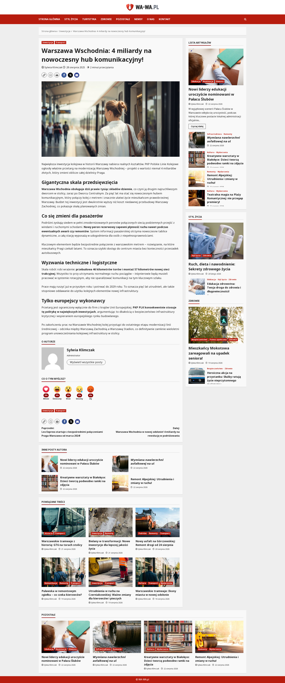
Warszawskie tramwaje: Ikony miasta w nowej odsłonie (156, 592)
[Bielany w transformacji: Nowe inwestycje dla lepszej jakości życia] (111, 522)
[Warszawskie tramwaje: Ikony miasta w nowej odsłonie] (158, 572)
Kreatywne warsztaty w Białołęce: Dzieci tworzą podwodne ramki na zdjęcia (50, 483)
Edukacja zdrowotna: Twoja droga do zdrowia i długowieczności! (197, 287)
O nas (150, 19)
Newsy (138, 19)
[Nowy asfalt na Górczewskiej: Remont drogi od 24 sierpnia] (158, 522)
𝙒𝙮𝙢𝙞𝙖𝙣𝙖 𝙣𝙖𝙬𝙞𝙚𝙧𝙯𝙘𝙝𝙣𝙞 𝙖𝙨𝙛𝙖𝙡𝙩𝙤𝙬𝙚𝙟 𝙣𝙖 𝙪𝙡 (120, 464)
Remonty (109, 533)
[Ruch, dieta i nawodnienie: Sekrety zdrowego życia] (216, 241)
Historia (49, 533)
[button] (245, 19)
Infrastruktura (214, 134)
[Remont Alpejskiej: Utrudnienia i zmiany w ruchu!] (219, 637)
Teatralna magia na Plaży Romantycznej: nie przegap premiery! (197, 198)
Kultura (142, 583)
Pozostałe (123, 19)
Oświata (220, 81)
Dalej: (148, 431)
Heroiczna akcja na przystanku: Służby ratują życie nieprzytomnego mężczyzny (197, 376)
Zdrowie (106, 19)
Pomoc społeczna (218, 339)
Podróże (143, 533)
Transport (60, 42)
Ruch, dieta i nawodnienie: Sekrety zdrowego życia (212, 267)
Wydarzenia (166, 583)
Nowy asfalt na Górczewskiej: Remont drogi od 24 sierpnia (155, 543)
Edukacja (196, 81)
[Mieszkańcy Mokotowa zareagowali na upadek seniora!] (216, 325)
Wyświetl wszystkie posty (86, 362)
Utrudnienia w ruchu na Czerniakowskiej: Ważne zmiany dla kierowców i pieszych (110, 594)
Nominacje (208, 81)
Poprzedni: (72, 431)
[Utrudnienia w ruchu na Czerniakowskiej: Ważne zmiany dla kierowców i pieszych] (111, 572)
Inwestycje (47, 42)
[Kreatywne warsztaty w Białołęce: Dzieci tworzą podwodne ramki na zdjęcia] (168, 637)
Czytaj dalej (198, 127)
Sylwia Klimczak (53, 67)
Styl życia (71, 19)
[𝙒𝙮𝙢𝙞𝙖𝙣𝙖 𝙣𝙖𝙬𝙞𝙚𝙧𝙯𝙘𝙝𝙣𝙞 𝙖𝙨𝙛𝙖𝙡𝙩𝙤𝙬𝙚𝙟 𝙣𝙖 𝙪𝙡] (117, 637)
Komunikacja (51, 583)
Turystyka (89, 19)
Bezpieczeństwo (199, 339)
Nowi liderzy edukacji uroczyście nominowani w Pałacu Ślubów (50, 464)
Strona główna (49, 19)
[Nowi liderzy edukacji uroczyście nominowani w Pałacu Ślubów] (216, 67)
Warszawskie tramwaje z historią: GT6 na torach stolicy (62, 543)
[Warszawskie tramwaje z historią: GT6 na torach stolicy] (64, 522)
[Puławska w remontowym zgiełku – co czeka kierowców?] (64, 572)
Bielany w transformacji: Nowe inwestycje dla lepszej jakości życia (109, 544)
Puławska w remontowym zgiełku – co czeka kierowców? (62, 592)
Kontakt (164, 19)
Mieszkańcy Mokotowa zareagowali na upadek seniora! (209, 353)
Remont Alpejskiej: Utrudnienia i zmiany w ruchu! (120, 483)
